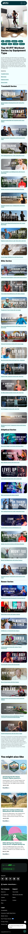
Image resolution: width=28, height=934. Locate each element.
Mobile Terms (4, 916)
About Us (3, 892)
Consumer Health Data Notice (8, 913)
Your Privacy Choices (6, 918)
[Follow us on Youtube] (2, 878)
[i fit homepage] (5, 3)
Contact (14, 900)
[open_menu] (25, 3)
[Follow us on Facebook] (10, 878)
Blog (2, 903)
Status (14, 897)
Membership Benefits (18, 894)
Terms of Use (4, 924)
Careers (3, 897)
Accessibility (4, 910)
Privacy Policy (4, 921)
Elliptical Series (5, 79)
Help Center (15, 892)
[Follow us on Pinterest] (6, 878)
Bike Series (3, 76)
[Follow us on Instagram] (18, 878)
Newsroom (3, 900)
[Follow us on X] (14, 878)
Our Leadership (4, 894)
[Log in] (21, 3)
